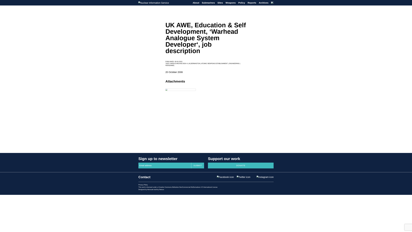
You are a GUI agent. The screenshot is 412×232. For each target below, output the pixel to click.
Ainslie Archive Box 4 (179, 63)
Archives (263, 3)
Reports (252, 3)
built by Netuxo (159, 189)
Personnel (170, 65)
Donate (240, 165)
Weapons (231, 3)
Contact (144, 177)
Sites (220, 3)
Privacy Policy (143, 185)
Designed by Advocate (146, 189)
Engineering (234, 63)
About (196, 3)
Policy (241, 3)
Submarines (208, 3)
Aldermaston (195, 63)
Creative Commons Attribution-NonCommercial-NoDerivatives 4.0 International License (188, 187)
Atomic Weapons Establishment (214, 63)
